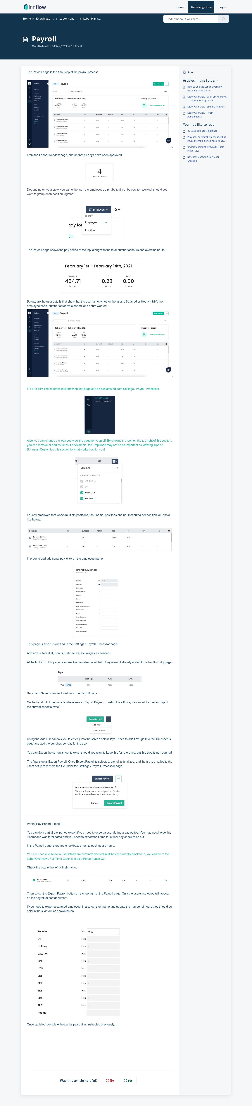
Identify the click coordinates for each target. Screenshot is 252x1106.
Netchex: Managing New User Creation (203, 158)
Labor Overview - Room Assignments (200, 114)
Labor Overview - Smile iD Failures (206, 106)
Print (190, 72)
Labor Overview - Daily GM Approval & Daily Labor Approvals (207, 98)
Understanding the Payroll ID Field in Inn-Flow (205, 148)
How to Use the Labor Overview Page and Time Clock (204, 88)
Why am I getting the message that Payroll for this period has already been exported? (206, 139)
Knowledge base (201, 7)
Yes (130, 1080)
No (112, 1080)
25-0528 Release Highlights (202, 130)
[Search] (223, 19)
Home (180, 7)
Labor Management (72, 18)
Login (222, 7)
